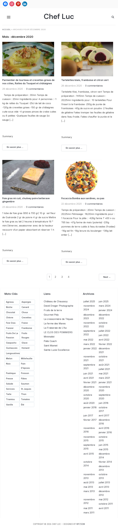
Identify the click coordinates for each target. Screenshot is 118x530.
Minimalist (49, 336)
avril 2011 (104, 508)
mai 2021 (103, 373)
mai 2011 (88, 508)
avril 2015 (88, 453)
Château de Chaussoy (56, 301)
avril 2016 (104, 428)
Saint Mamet (50, 345)
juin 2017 (88, 415)
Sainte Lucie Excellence (57, 349)
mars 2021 (104, 377)
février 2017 (90, 419)
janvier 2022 (90, 348)
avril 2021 (88, 377)
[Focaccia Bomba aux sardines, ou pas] (81, 161)
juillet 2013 (104, 482)
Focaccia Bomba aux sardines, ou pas (82, 198)
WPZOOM (80, 524)
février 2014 (105, 461)
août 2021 (104, 364)
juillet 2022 (104, 330)
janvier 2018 (90, 407)
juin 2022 (104, 335)
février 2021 (89, 382)
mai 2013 (88, 486)
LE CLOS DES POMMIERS (58, 332)
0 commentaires (35, 88)
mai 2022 (88, 339)
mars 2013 (89, 491)
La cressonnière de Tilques (58, 319)
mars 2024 (105, 305)
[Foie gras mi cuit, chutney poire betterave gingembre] (28, 161)
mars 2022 (89, 344)
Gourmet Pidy (51, 314)
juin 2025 (104, 301)
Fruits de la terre (53, 310)
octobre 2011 (106, 503)
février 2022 (105, 344)
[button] (8, 17)
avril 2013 (104, 486)
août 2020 (89, 403)
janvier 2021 (105, 382)
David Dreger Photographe (58, 305)
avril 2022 (104, 339)
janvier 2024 (105, 310)
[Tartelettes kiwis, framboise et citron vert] (87, 43)
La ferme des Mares (55, 323)
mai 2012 (103, 499)
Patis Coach (50, 341)
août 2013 (88, 482)
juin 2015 (103, 444)
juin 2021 (88, 373)
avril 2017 (104, 415)
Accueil (6, 29)
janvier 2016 (105, 432)
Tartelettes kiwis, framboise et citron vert (85, 80)
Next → (107, 277)
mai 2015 (103, 449)
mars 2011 (88, 512)
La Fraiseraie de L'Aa (55, 327)
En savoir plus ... (15, 147)
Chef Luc (59, 16)
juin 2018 (103, 403)
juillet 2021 (104, 369)
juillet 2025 (89, 301)
